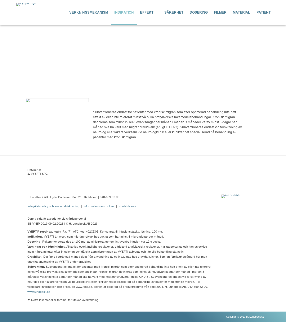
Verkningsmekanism (88, 12)
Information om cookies (99, 206)
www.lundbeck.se (38, 291)
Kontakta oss (127, 206)
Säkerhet (173, 12)
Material (241, 12)
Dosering (199, 12)
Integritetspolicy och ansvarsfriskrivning (53, 206)
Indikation (124, 12)
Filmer (220, 12)
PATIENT (263, 12)
